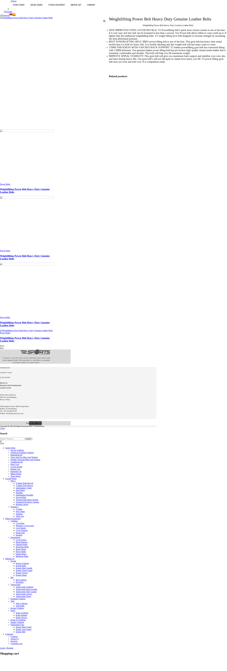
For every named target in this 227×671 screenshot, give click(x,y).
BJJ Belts (20, 582)
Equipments (15, 537)
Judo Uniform (21, 603)
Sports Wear (18, 5)
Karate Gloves (22, 573)
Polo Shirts (20, 490)
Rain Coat (15, 464)
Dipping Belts (21, 544)
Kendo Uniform (17, 608)
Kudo (13, 610)
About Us (15, 639)
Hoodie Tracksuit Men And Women (25, 460)
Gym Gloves (21, 540)
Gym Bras (20, 523)
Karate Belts (21, 566)
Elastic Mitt (20, 632)
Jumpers (19, 514)
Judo (12, 601)
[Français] (4, 15)
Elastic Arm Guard (23, 629)
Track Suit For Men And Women (24, 457)
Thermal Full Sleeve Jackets (27, 502)
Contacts (14, 636)
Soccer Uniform (17, 450)
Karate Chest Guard (24, 570)
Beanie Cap (15, 469)
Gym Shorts (21, 528)
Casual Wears (36, 5)
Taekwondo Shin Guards (26, 592)
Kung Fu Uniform (18, 620)
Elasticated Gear (17, 625)
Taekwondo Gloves (24, 594)
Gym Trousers (22, 530)
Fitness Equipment (56, 5)
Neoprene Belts (22, 547)
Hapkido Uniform (18, 599)
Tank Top (20, 516)
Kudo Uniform (22, 613)
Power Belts (5, 184)
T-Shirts (19, 509)
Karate (13, 561)
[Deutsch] (10, 15)
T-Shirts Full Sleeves (24, 485)
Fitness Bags (21, 554)
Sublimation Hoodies (24, 495)
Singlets (19, 535)
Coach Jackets (16, 467)
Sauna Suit (20, 533)
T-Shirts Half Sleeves (24, 483)
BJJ (12, 577)
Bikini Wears (16, 474)
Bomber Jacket (22, 504)
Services (14, 641)
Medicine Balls (22, 556)
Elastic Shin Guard (23, 627)
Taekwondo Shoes (23, 596)
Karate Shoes (21, 575)
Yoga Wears (15, 476)
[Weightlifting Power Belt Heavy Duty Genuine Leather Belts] (27, 131)
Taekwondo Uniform (24, 587)
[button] (19, 5)
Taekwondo (15, 585)
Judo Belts (20, 606)
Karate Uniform (22, 563)
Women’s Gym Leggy (25, 526)
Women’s (14, 507)
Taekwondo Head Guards (26, 589)
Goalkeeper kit (17, 462)
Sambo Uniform (17, 622)
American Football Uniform (22, 452)
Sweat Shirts (21, 497)
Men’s (13, 481)
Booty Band (21, 549)
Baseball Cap (16, 471)
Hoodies (19, 493)
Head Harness (21, 542)
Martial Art (76, 5)
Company (91, 5)
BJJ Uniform (21, 580)
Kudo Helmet (21, 615)
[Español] (14, 15)
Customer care (16, 643)
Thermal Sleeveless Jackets (27, 500)
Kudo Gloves (21, 618)
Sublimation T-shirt (24, 488)
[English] (8, 12)
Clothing (14, 521)
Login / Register (6, 648)
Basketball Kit (16, 455)
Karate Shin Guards (24, 568)
